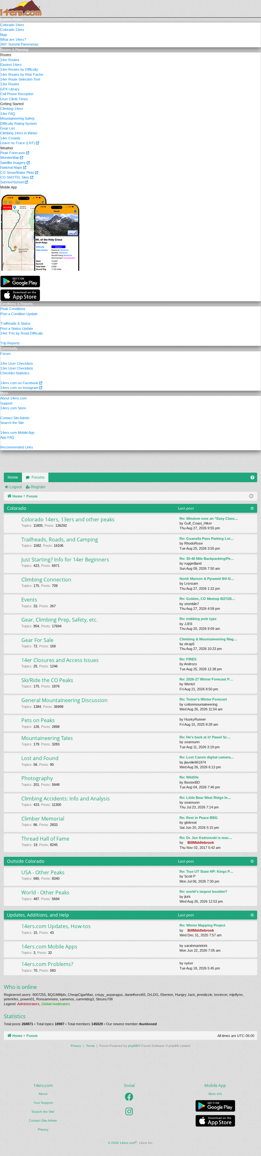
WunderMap (10, 157)
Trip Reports (10, 343)
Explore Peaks (11, 19)
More (4, 393)
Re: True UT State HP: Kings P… (206, 871)
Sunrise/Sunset (12, 182)
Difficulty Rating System (18, 123)
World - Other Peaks (45, 892)
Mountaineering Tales (47, 738)
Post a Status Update (16, 328)
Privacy (43, 1129)
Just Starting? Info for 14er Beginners (65, 559)
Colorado (16, 508)
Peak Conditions (12, 309)
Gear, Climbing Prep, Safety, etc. (59, 619)
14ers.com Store (13, 408)
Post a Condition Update (19, 314)
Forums (38, 477)
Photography (37, 778)
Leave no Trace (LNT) (18, 143)
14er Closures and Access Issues (60, 660)
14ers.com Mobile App (17, 432)
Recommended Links (16, 447)
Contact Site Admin (14, 418)
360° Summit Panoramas (19, 44)
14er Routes (9, 60)
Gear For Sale (37, 640)
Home (13, 477)
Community (9, 348)
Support (6, 403)
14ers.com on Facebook (19, 383)
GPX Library (9, 89)
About (43, 1094)
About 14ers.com (13, 398)
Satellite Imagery (13, 163)
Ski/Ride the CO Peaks (47, 680)
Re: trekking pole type (198, 619)
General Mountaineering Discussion (64, 700)
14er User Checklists (16, 363)
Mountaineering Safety (17, 118)
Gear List (7, 128)
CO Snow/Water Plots (17, 172)
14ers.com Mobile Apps (49, 946)
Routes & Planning (14, 50)
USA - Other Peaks (43, 872)
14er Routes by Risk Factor (21, 74)
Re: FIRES (188, 659)
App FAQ (7, 437)
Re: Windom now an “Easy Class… (209, 518)
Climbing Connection (46, 579)
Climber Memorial (42, 818)
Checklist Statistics (15, 373)
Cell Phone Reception (16, 94)
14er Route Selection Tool (20, 79)
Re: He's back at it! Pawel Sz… (205, 737)
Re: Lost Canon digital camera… (207, 757)
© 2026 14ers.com (122, 1143)
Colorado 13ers (12, 30)
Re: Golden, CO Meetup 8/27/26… (207, 599)
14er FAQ (7, 114)
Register (38, 487)
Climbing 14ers (11, 108)
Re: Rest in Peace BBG (199, 818)
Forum (5, 354)
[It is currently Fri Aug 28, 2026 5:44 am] (251, 496)
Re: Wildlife (189, 777)
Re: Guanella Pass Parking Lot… (207, 538)
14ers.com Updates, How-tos (56, 926)
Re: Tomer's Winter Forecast (203, 699)
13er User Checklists (16, 368)
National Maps (11, 167)
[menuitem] (252, 477)
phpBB (133, 1045)
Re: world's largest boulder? (203, 891)
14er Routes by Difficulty (19, 69)
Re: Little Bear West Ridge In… (205, 798)
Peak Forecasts (13, 153)
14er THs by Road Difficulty (21, 333)
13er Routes (9, 84)
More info (215, 1094)
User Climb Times (14, 99)
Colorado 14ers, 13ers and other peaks (68, 519)
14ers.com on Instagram (19, 388)
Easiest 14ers (11, 65)
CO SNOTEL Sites (15, 177)
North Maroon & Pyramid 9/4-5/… (207, 579)
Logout (16, 487)
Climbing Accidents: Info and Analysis (65, 798)
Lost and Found (40, 758)
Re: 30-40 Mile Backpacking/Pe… (207, 558)
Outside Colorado (25, 861)
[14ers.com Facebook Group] (129, 1097)
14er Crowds (10, 138)
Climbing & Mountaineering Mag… (208, 639)
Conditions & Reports (16, 304)
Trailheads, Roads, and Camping (59, 539)
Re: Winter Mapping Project (202, 925)
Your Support (43, 1102)
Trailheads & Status (15, 323)
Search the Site (12, 423)
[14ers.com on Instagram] (129, 1111)
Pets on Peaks (38, 720)
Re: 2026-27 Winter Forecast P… (206, 679)
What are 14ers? (13, 39)
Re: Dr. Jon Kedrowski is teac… (206, 838)
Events (29, 599)
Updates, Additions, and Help (38, 915)
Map (3, 35)
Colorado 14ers (12, 25)
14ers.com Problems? (47, 964)
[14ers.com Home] (20, 8)
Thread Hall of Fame (45, 838)
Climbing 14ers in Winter (19, 133)
